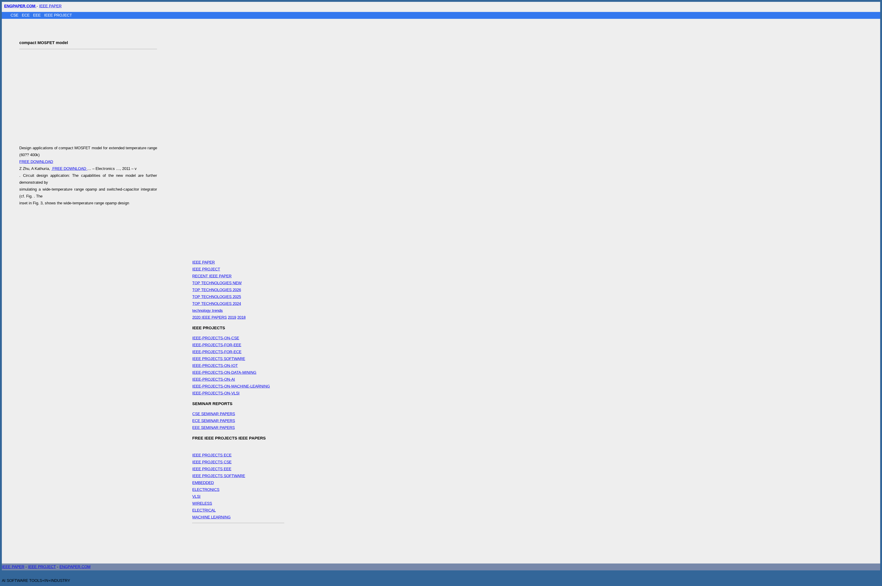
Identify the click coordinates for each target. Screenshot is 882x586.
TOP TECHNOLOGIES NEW (217, 283)
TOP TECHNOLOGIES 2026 (216, 290)
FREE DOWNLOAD (36, 162)
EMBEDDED (203, 483)
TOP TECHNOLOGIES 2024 (216, 303)
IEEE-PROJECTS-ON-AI (213, 379)
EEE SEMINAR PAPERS (213, 427)
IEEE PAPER (50, 6)
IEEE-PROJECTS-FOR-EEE (216, 345)
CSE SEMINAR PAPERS (213, 414)
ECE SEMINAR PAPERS (213, 421)
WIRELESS (202, 503)
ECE (26, 15)
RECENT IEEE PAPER (212, 276)
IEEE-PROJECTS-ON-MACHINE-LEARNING (231, 386)
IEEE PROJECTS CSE (212, 462)
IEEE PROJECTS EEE (211, 469)
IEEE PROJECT (58, 15)
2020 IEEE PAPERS (209, 317)
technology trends (207, 310)
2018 (241, 317)
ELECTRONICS (205, 489)
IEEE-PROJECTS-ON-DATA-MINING (224, 372)
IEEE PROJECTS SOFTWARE (218, 359)
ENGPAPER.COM (74, 567)
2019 (232, 317)
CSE (15, 15)
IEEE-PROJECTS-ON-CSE (215, 338)
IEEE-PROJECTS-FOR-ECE (216, 352)
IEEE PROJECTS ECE (212, 455)
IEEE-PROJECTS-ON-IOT (215, 365)
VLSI (196, 496)
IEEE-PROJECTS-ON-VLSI (216, 393)
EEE (37, 15)
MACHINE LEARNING (211, 517)
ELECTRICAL (204, 510)
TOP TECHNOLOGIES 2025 (216, 297)
